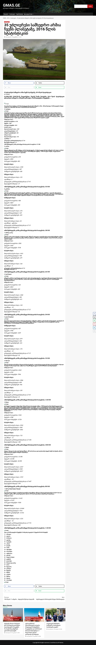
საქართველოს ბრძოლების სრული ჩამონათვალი (50, 598)
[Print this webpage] (94, 330)
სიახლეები (12, 14)
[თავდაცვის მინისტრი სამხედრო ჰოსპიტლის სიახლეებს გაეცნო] (55, 615)
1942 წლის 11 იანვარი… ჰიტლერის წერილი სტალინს (19, 598)
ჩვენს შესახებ (19, 14)
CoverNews (53, 642)
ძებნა (90, 6)
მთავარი (6, 14)
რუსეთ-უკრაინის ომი (9, 619)
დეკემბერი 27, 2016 (17, 37)
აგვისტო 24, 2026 (37, 636)
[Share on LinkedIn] (94, 327)
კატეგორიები (29, 14)
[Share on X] (94, 317)
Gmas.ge (11, 5)
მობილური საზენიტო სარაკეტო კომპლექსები (11, 618)
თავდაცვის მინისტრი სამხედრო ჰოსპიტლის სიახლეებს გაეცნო (53, 625)
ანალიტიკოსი (8, 37)
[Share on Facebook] (94, 313)
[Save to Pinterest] (94, 324)
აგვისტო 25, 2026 (16, 632)
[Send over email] (94, 320)
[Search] (92, 17)
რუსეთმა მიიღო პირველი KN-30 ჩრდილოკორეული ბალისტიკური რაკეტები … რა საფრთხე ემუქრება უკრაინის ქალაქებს (12, 627)
